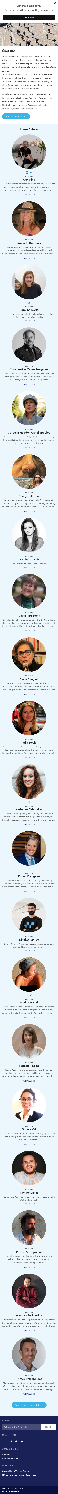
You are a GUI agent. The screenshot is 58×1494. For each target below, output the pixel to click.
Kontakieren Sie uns (11, 1458)
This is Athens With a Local (39, 94)
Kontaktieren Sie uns (16, 116)
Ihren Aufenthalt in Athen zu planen (18, 63)
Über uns (6, 1454)
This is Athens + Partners (36, 74)
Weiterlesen (29, 195)
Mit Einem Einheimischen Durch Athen (19, 1475)
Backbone (15, 1491)
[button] (5, 1441)
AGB (3, 1489)
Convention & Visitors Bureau (15, 1471)
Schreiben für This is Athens (29, 1405)
